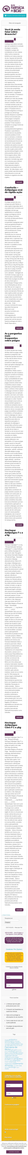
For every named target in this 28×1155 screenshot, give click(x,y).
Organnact (8, 1055)
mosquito (19, 1054)
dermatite (10, 1045)
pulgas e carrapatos (14, 1059)
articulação (7, 1042)
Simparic (6, 1062)
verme (6, 1067)
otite (13, 1055)
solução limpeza (12, 1062)
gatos (15, 1050)
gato (12, 1050)
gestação (19, 1049)
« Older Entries (6, 915)
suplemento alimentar (14, 1064)
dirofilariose (15, 1045)
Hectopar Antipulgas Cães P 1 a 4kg (13, 725)
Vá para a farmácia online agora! (16, 15)
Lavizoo (20, 1053)
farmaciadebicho (17, 37)
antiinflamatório (9, 1041)
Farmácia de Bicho (11, 1048)
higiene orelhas (9, 1053)
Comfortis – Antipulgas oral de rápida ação (13, 190)
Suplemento (8, 1064)
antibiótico (13, 1040)
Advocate (7, 1039)
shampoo (16, 1061)
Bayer (13, 1042)
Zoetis (7, 1069)
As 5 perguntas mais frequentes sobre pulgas (13, 337)
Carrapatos (7, 1044)
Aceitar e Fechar (14, 1152)
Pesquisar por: (9, 918)
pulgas (17, 1057)
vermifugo (12, 1067)
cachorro (18, 1042)
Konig (15, 1053)
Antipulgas (17, 1041)
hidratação (11, 1051)
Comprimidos (15, 1044)
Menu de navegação (15, 23)
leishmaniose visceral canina (11, 1054)
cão (6, 1045)
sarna (11, 1061)
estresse (20, 1045)
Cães (21, 1044)
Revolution (7, 1060)
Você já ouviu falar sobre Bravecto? (12, 31)
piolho (13, 1057)
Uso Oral (19, 1065)
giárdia (6, 1051)
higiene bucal (18, 1051)
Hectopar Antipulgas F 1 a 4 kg (14, 532)
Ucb (14, 1065)
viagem (17, 1067)
